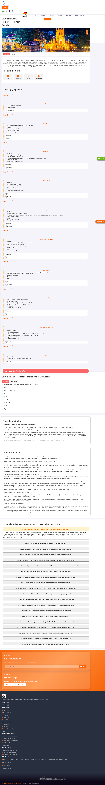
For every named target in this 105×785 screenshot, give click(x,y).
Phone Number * (27, 390)
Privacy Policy (40, 421)
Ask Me (100, 158)
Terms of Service (49, 421)
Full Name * (26, 385)
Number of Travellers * (29, 395)
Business (99, 221)
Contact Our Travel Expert (52, 412)
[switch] (24, 406)
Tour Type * (26, 400)
